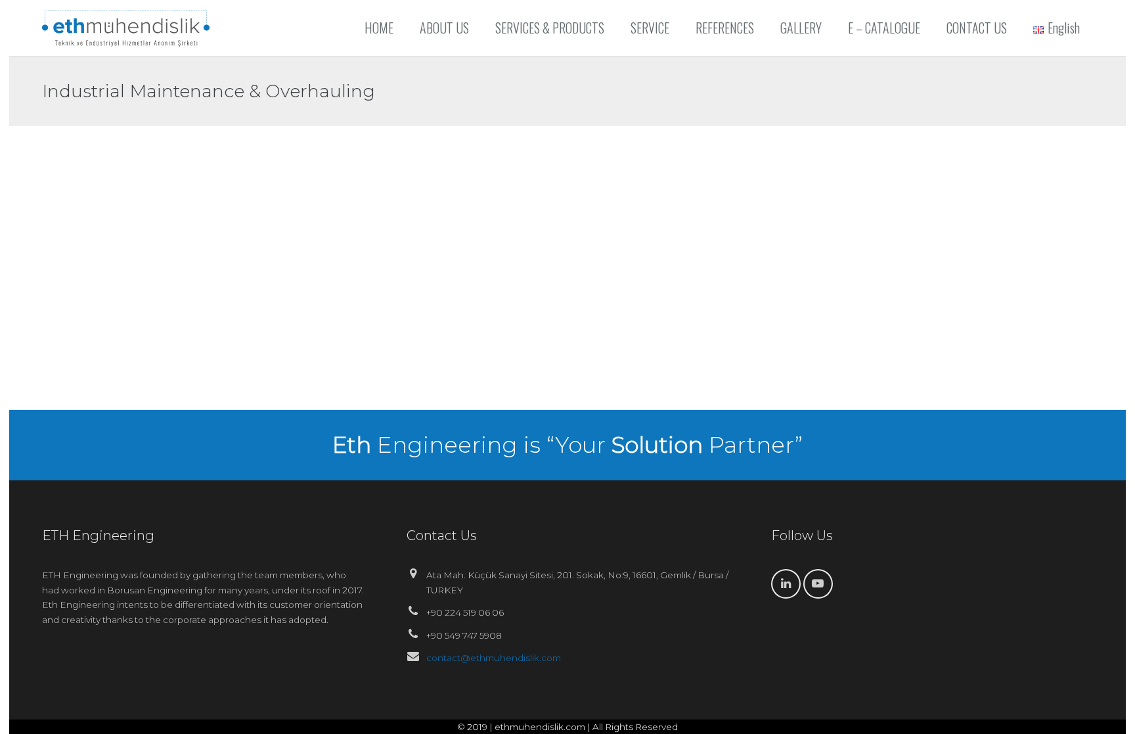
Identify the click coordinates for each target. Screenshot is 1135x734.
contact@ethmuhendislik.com (493, 658)
